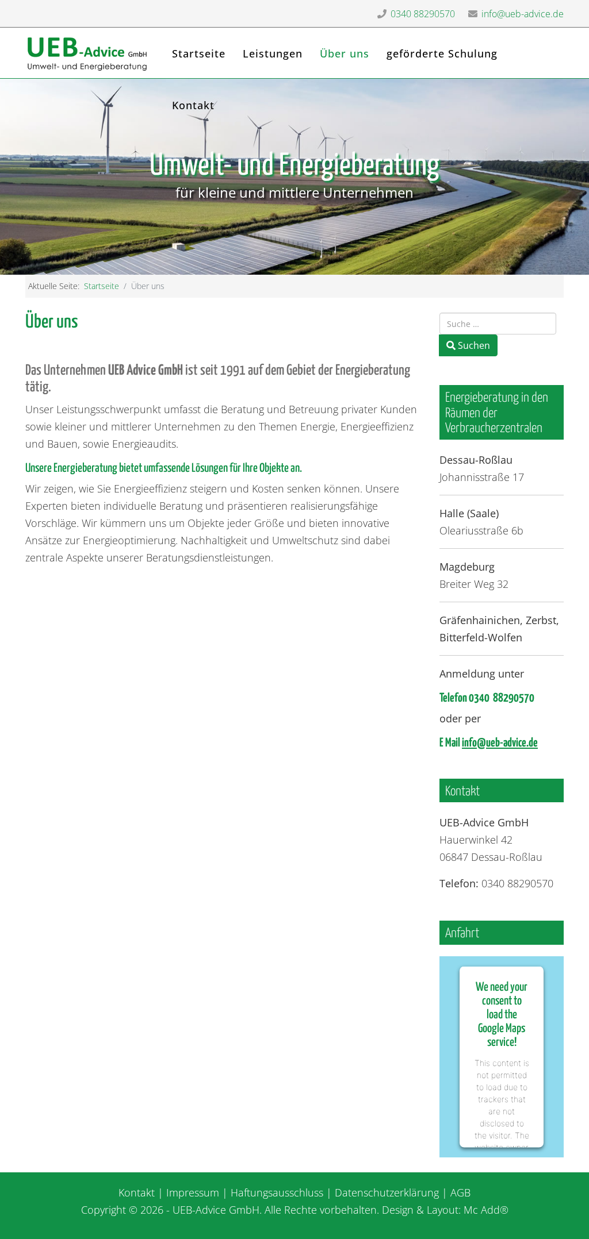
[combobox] (497, 323)
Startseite (198, 53)
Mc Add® (486, 1210)
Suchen (473, 345)
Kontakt (193, 105)
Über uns (344, 53)
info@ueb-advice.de (522, 13)
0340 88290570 (423, 13)
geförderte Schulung (442, 53)
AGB (460, 1192)
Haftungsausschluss (277, 1192)
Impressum (192, 1192)
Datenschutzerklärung (387, 1192)
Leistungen (273, 53)
